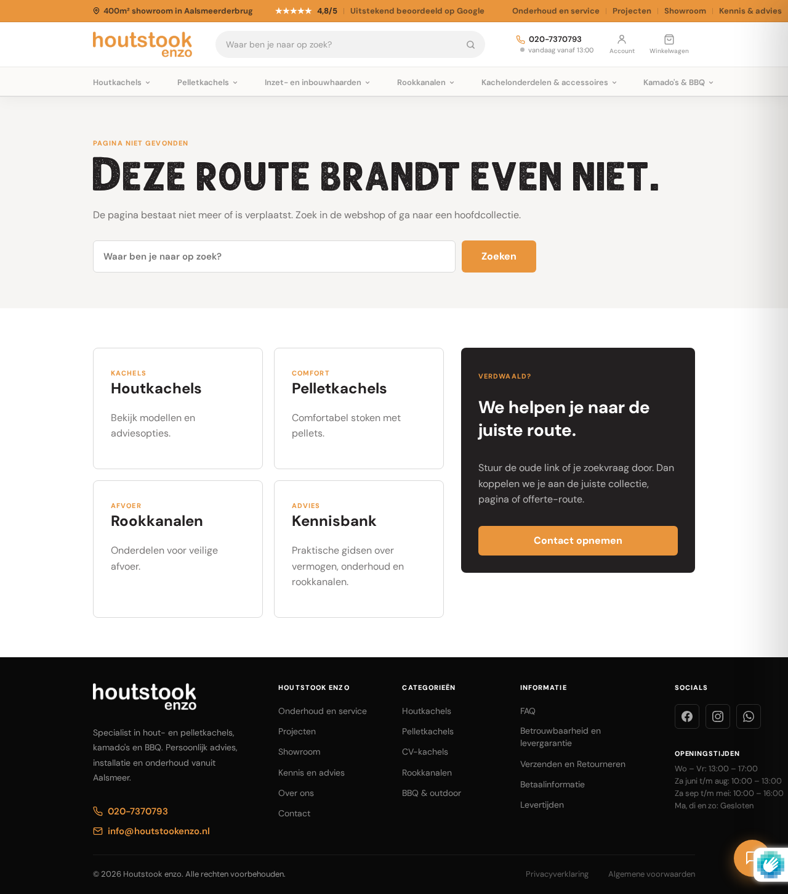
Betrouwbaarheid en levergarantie (560, 736)
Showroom (685, 11)
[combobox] (336, 44)
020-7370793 (555, 39)
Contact (294, 813)
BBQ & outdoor (431, 792)
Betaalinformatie (552, 784)
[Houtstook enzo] (142, 44)
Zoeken (499, 256)
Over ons (296, 792)
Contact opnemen (578, 540)
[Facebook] (687, 716)
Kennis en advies (311, 772)
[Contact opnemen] (752, 858)
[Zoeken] (470, 44)
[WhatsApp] (748, 716)
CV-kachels (425, 751)
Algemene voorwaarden (651, 874)
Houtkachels (426, 710)
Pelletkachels (428, 731)
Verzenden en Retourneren (572, 763)
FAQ (528, 710)
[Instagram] (718, 716)
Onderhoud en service (556, 11)
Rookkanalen (427, 772)
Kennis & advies (750, 11)
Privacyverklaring (557, 874)
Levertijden (542, 804)
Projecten (632, 11)
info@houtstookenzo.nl (159, 831)
